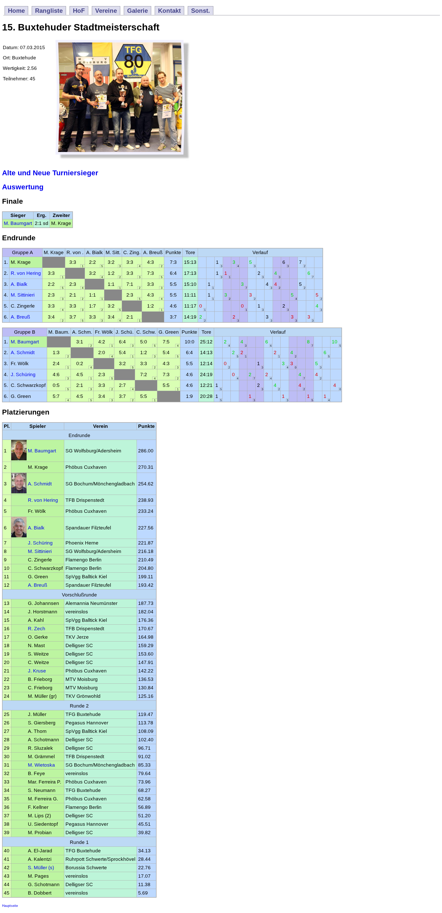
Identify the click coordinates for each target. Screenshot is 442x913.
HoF (79, 10)
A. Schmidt (23, 352)
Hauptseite (10, 906)
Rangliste (49, 10)
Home (16, 10)
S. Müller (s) (41, 867)
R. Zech (36, 628)
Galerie (137, 10)
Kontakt (169, 10)
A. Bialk (19, 284)
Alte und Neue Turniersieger (50, 173)
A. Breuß (20, 317)
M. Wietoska (41, 765)
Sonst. (200, 10)
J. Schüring (23, 374)
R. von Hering (26, 273)
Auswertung (22, 187)
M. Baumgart (18, 223)
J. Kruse (37, 670)
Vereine (106, 10)
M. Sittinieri (23, 295)
